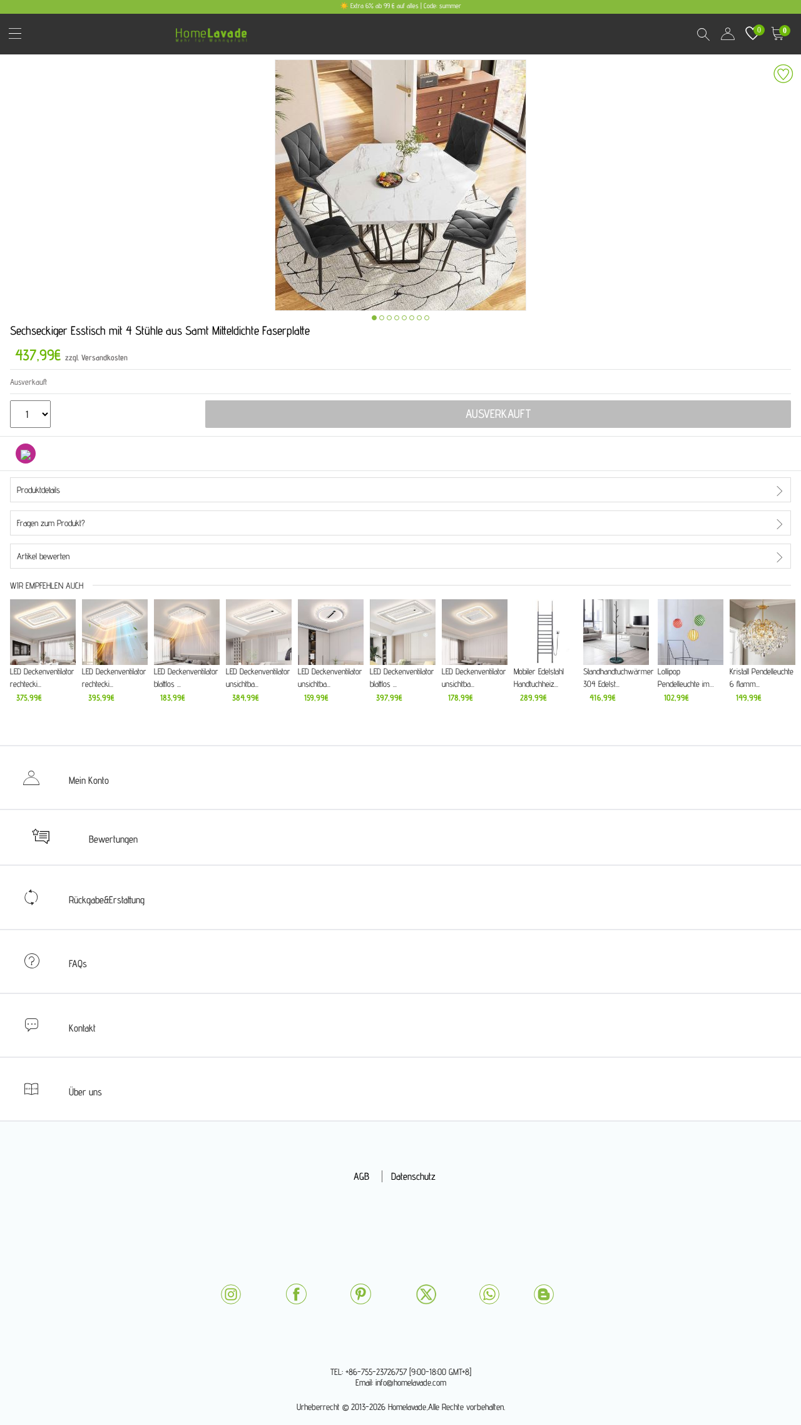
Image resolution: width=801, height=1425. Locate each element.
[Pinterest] (360, 1294)
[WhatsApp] (489, 1294)
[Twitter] (426, 1294)
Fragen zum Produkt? (51, 523)
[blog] (544, 1294)
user (727, 33)
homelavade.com (214, 31)
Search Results (702, 33)
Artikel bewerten (43, 556)
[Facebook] (296, 1294)
